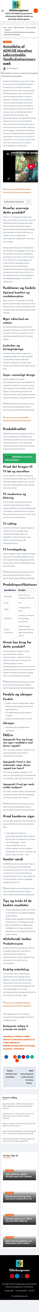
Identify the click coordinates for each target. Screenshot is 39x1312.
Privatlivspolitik (21, 1291)
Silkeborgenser (19, 10)
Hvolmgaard (13, 68)
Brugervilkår (9, 1291)
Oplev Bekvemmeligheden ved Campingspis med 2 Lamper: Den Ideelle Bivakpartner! (18, 1243)
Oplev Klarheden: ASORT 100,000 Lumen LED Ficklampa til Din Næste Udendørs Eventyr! (18, 1106)
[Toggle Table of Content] (27, 202)
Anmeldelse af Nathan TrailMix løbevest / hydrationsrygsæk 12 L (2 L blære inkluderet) (19, 1039)
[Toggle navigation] (2, 11)
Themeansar (28, 1287)
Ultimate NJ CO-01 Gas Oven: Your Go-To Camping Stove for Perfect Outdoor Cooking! (18, 1116)
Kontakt (31, 1291)
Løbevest (7, 42)
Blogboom (17, 1287)
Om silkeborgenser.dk (20, 1296)
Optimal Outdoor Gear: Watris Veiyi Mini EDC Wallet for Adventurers (19, 1221)
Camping (9, 1170)
